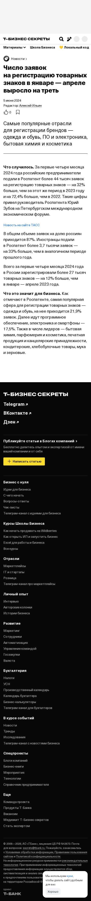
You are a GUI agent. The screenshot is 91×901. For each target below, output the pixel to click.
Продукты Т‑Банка (17, 807)
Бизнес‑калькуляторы (19, 701)
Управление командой (19, 648)
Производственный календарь (26, 689)
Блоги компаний (15, 760)
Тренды (9, 731)
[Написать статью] (69, 39)
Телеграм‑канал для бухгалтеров (27, 707)
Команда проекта (16, 801)
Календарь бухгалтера (20, 695)
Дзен (9, 421)
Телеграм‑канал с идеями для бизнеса (32, 513)
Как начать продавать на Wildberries (30, 530)
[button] (61, 39)
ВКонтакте (15, 413)
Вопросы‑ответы (16, 501)
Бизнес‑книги (13, 766)
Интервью (11, 601)
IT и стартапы (13, 572)
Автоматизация (15, 642)
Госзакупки (11, 654)
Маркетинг (11, 630)
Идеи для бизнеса (17, 489)
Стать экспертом (16, 825)
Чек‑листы (11, 507)
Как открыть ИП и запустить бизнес (30, 536)
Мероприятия (13, 772)
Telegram (14, 404)
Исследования (14, 737)
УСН (6, 684)
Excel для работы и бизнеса (23, 542)
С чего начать (13, 495)
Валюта (9, 660)
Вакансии (10, 813)
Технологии (12, 778)
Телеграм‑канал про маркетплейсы (29, 583)
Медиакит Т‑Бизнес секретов (26, 819)
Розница (9, 578)
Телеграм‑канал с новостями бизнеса (31, 743)
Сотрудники (12, 636)
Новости (10, 725)
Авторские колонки (17, 607)
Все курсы (10, 548)
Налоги (8, 677)
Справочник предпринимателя (26, 784)
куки (70, 876)
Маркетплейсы (14, 565)
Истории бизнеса (16, 613)
